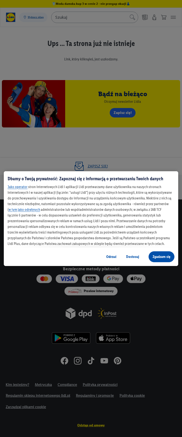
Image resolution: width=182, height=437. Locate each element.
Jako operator (17, 187)
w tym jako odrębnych (24, 209)
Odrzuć (111, 256)
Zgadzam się (161, 256)
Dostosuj (132, 256)
